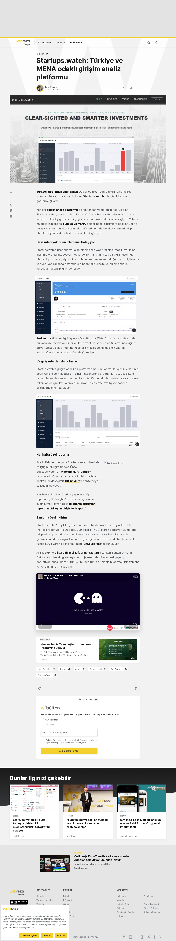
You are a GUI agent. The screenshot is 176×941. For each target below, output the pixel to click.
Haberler (40, 896)
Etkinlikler (76, 42)
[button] (86, 305)
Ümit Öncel (71, 836)
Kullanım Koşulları (152, 912)
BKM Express (92, 543)
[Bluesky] (148, 936)
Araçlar (63, 669)
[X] (124, 936)
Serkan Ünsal (96, 669)
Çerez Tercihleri (151, 904)
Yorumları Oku (87, 699)
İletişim (120, 916)
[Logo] (23, 42)
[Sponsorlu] (118, 649)
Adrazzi (43, 659)
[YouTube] (136, 936)
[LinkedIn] (130, 936)
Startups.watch (93, 196)
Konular (61, 42)
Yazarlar (120, 900)
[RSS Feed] (160, 936)
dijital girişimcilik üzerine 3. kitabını (78, 552)
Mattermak (68, 471)
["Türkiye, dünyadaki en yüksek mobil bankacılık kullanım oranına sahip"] (88, 798)
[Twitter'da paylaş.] (11, 210)
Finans (70, 816)
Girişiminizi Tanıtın (125, 912)
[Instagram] (142, 936)
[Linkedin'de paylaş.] (11, 216)
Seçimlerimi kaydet (69, 750)
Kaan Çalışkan (81, 868)
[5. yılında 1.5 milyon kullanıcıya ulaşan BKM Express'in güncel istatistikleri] (141, 798)
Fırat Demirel (18, 836)
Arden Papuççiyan (128, 836)
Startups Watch (45, 675)
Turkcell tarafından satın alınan (57, 191)
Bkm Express (116, 669)
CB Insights (72, 481)
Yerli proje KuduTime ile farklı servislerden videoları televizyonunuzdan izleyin (102, 858)
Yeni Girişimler (44, 669)
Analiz (78, 669)
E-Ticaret (67, 900)
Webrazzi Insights (44, 900)
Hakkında (121, 896)
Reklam (120, 908)
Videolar (40, 904)
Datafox (85, 471)
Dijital (66, 896)
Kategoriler (45, 42)
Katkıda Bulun (123, 904)
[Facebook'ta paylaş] (11, 205)
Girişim (40, 54)
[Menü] (11, 43)
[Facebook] (154, 936)
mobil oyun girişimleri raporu (66, 508)
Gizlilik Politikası (152, 908)
